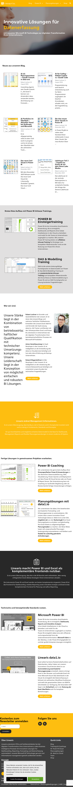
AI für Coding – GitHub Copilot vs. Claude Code (61, 75)
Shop (65, 3)
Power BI (38, 3)
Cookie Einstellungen (16, 779)
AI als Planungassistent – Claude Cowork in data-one (27, 76)
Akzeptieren (35, 779)
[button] (70, 3)
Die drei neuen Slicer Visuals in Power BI (61, 120)
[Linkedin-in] (40, 724)
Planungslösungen (52, 3)
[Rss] (45, 724)
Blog (30, 3)
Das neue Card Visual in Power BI (27, 162)
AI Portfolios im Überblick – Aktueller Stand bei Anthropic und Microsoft (27, 122)
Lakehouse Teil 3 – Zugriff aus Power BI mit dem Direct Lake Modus (62, 164)
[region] (25, 772)
